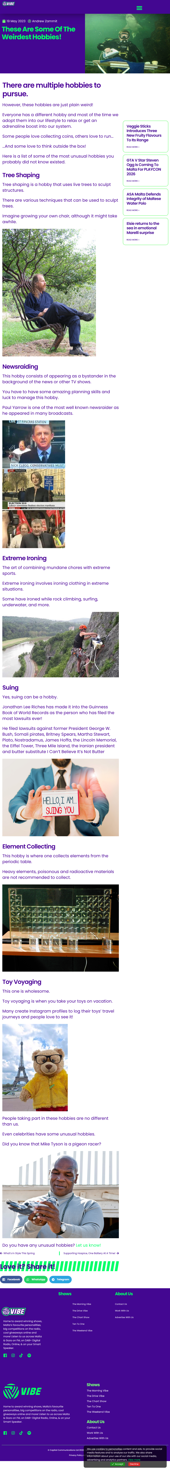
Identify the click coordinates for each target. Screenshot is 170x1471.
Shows (93, 1385)
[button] (139, 8)
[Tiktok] (21, 1355)
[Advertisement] (146, 96)
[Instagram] (13, 1355)
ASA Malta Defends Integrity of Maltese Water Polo (144, 199)
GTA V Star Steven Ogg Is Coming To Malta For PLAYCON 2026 (144, 167)
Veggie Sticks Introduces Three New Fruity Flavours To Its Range (144, 133)
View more (134, 1459)
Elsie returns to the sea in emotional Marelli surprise (143, 228)
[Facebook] (5, 1355)
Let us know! (88, 1245)
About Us (95, 1422)
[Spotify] (29, 1355)
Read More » (133, 147)
